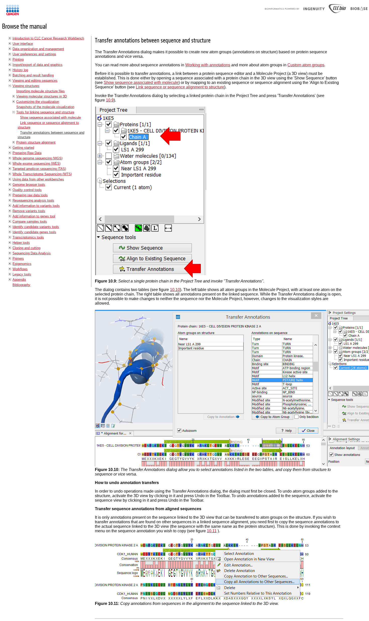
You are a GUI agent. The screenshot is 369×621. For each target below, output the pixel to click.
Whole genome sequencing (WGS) (38, 158)
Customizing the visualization (37, 102)
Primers (18, 258)
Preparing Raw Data (27, 153)
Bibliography (21, 285)
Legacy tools (22, 274)
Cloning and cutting (26, 248)
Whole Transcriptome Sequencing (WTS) (42, 174)
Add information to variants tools (36, 206)
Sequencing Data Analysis (32, 253)
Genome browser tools (29, 184)
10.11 (212, 531)
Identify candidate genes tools (34, 232)
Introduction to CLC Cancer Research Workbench (48, 38)
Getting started (23, 148)
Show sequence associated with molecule (50, 117)
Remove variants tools (29, 211)
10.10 (175, 290)
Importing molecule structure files (40, 91)
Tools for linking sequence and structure (45, 112)
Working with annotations (207, 65)
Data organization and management (38, 49)
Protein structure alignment (35, 142)
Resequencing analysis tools (33, 200)
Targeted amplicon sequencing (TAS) (39, 169)
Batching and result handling (33, 75)
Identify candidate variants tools (36, 227)
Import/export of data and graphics (38, 65)
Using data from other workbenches (38, 179)
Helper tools (21, 243)
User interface (23, 43)
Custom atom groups (305, 65)
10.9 (110, 100)
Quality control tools (27, 190)
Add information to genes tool (34, 216)
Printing (18, 59)
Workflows (20, 269)
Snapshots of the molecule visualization (45, 107)
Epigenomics (22, 264)
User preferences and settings (34, 54)
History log (20, 70)
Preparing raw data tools (30, 195)
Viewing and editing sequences (35, 80)
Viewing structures (26, 86)
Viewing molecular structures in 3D (41, 96)
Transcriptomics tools (28, 237)
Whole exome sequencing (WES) (36, 163)
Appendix (19, 279)
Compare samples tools (30, 221)
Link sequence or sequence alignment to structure (180, 87)
